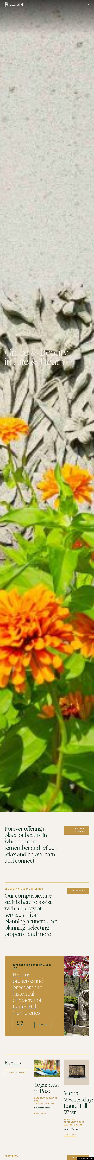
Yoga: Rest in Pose (46, 1088)
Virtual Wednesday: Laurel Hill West (76, 1103)
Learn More (78, 890)
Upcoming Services (79, 830)
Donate (43, 1025)
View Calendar (17, 1072)
